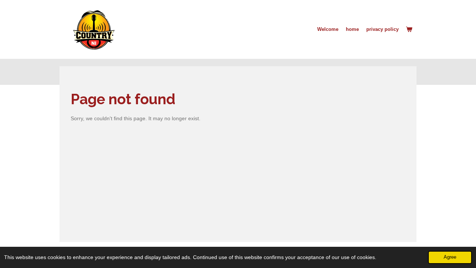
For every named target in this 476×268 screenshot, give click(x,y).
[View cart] (409, 29)
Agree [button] (450, 257)
